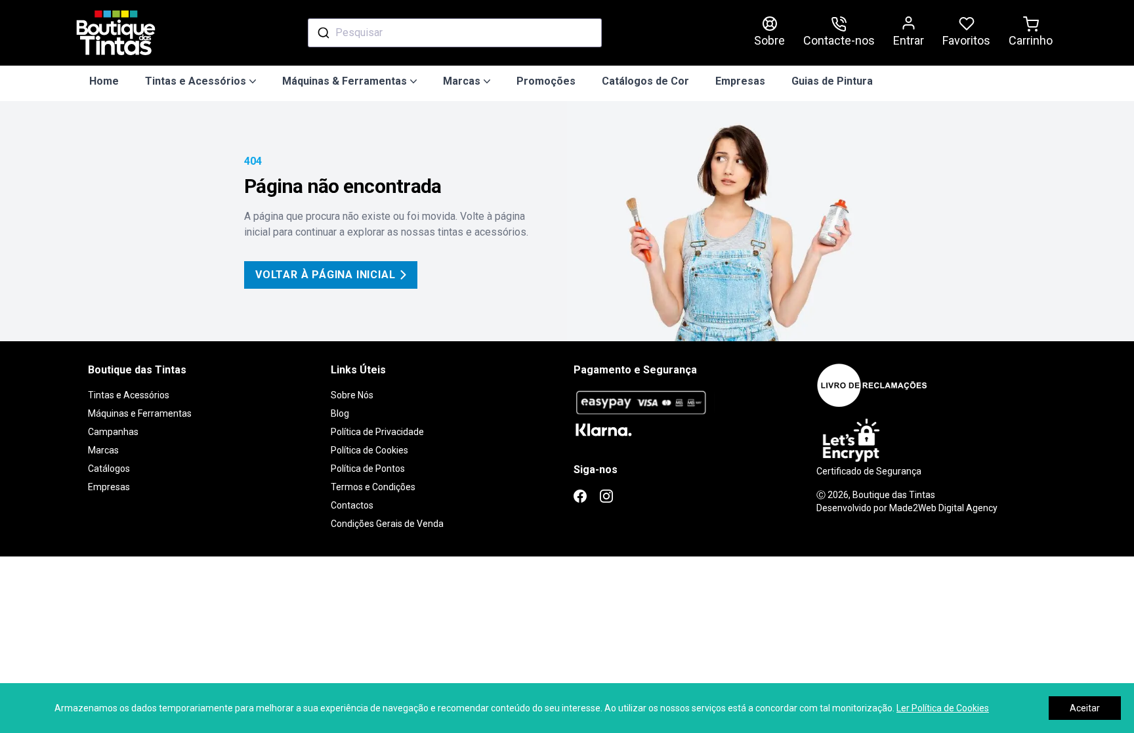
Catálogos (109, 468)
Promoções (546, 81)
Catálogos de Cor (645, 81)
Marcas (103, 450)
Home (104, 81)
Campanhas (113, 432)
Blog (340, 413)
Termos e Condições (373, 487)
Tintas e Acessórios (128, 395)
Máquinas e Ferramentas (140, 413)
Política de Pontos (368, 468)
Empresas (740, 81)
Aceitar (1085, 708)
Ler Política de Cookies (942, 708)
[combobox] (455, 32)
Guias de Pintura (832, 81)
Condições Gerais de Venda (387, 523)
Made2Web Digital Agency (943, 508)
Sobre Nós (352, 395)
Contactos (352, 505)
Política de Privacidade (377, 432)
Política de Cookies (369, 450)
